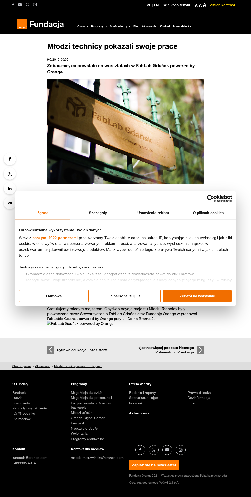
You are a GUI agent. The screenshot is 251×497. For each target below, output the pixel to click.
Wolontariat (79, 433)
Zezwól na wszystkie (197, 296)
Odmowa (54, 296)
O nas (81, 26)
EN (156, 5)
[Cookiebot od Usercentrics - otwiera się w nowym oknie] (210, 198)
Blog (136, 26)
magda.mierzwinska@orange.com (97, 457)
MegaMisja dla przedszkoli (91, 397)
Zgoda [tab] (42, 212)
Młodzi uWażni (82, 412)
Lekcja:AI (78, 423)
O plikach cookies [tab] (208, 212)
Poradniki (136, 403)
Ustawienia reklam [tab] (153, 212)
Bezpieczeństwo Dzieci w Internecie (91, 405)
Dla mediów (21, 419)
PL (149, 5)
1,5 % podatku (23, 413)
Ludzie (17, 397)
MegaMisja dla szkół (86, 392)
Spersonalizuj (123, 296)
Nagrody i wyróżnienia (29, 408)
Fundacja (19, 392)
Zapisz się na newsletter (154, 464)
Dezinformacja (199, 397)
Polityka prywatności (213, 475)
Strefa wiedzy (118, 26)
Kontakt (165, 26)
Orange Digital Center (88, 418)
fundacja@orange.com (29, 457)
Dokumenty (21, 403)
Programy (97, 26)
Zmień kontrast (222, 5)
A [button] (196, 5)
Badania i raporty (142, 392)
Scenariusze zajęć (143, 397)
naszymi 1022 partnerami (55, 238)
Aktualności (149, 26)
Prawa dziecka (182, 26)
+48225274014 (24, 463)
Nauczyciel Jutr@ (84, 428)
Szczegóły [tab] (98, 212)
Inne (191, 403)
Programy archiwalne (87, 439)
